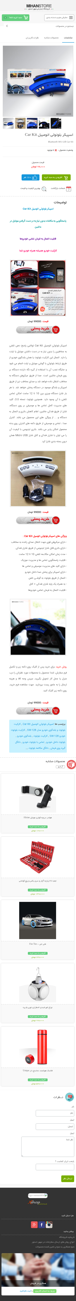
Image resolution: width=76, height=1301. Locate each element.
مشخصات (68, 38)
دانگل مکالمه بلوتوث (38, 748)
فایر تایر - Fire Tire (37, 944)
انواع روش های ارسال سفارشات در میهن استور (53, 1242)
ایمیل (72, 1120)
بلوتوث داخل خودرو (55, 742)
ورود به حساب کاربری (45, 1291)
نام (73, 1106)
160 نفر (27, 177)
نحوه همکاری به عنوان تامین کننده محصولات (55, 1247)
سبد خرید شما (15, 17)
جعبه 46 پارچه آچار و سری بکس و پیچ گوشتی (37, 881)
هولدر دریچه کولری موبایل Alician (37, 818)
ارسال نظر (67, 1178)
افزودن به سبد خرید (53, 177)
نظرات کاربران (32, 38)
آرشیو (60, 767)
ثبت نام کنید (25, 1291)
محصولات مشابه (51, 38)
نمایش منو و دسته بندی (57, 17)
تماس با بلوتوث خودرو (33, 742)
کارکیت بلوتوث (40, 736)
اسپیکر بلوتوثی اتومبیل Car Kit (38, 724)
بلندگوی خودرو (24, 736)
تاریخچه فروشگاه (67, 1237)
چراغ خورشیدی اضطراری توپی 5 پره (37, 1007)
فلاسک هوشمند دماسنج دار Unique (38, 1071)
